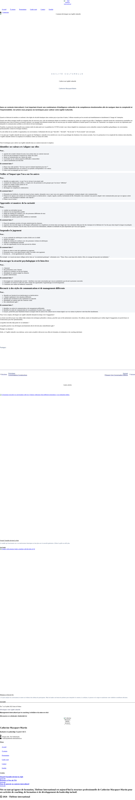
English (51, 9)
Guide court (33, 9)
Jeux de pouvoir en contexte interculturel (14, 784)
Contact (43, 9)
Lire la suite (3, 778)
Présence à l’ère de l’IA (7, 695)
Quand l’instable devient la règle (9, 540)
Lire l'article (3, 547)
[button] (67, 355)
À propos (12, 9)
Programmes (22, 9)
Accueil (4, 9)
